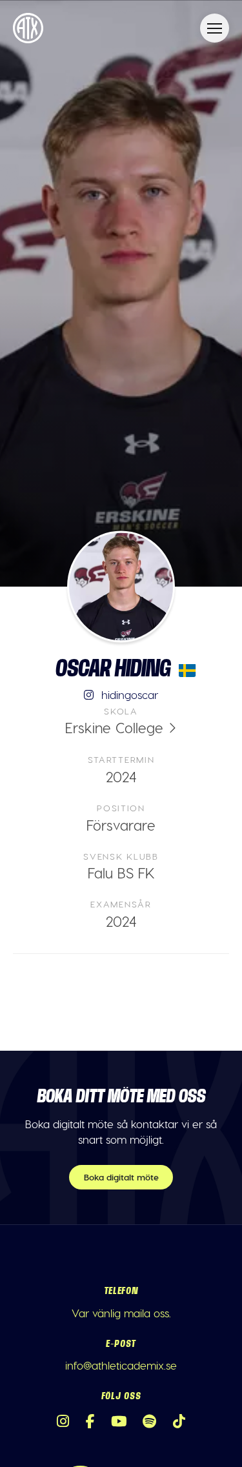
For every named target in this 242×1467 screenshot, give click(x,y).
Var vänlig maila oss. (121, 1312)
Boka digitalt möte (121, 1176)
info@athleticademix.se (121, 1365)
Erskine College (114, 727)
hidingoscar (128, 694)
